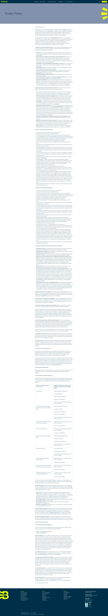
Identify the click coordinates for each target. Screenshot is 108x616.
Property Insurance (24, 592)
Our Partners (23, 596)
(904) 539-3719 (43, 532)
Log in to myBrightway (46, 592)
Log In (99, 1)
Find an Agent (36, 1)
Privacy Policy (35, 614)
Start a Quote (104, 1)
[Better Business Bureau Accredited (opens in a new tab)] (88, 605)
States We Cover (24, 597)
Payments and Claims (24, 598)
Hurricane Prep (23, 600)
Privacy (35, 612)
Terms (32, 612)
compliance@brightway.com (56, 364)
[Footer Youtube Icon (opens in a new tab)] (89, 602)
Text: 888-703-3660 (88, 592)
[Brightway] (6, 1)
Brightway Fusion (67, 597)
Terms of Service (41, 614)
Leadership (44, 596)
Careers (43, 595)
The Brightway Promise (46, 597)
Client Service (44, 600)
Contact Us (44, 598)
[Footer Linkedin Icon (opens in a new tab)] (90, 602)
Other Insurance (23, 595)
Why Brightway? (66, 592)
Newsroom (66, 598)
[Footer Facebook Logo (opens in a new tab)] (85, 602)
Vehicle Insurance (24, 593)
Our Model (65, 593)
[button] (43, 1)
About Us (65, 595)
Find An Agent (44, 593)
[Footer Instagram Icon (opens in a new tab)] (87, 602)
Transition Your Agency (68, 1)
